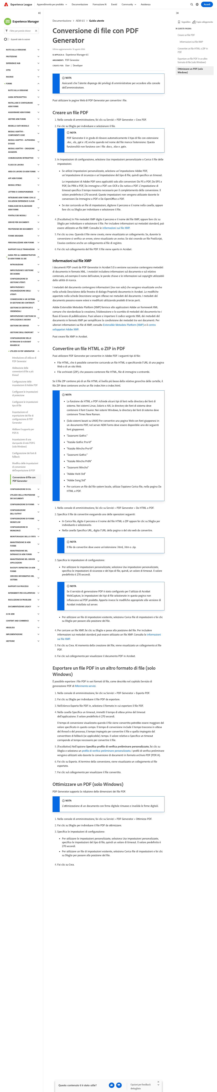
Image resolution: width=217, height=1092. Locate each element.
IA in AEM (10, 614)
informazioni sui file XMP (116, 228)
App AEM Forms (15, 178)
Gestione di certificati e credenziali (21, 309)
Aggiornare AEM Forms (19, 112)
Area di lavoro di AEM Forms (22, 171)
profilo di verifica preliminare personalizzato (106, 750)
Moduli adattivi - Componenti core (16, 133)
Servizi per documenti (18, 222)
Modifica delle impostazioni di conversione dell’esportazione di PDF (25, 467)
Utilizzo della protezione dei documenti (22, 497)
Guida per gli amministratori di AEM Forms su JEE (22, 257)
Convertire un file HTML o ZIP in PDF (193, 50)
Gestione (10, 641)
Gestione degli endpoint (21, 332)
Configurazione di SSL (20, 489)
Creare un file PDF (186, 35)
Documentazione (62, 20)
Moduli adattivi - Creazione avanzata (21, 150)
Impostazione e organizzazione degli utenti (20, 290)
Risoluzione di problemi (19, 600)
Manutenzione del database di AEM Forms (21, 552)
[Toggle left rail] (39, 13)
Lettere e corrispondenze (20, 192)
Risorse (9, 77)
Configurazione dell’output (17, 512)
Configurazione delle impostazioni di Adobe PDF (25, 383)
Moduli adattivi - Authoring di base (21, 142)
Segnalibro (186, 22)
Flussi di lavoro (16, 165)
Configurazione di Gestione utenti (19, 280)
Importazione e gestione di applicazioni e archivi (23, 318)
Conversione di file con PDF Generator (24, 479)
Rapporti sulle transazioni (21, 249)
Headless (10, 627)
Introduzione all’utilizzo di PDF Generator (24, 359)
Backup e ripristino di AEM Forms (22, 569)
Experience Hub (13, 63)
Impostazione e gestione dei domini (21, 272)
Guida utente (96, 20)
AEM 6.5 (80, 20)
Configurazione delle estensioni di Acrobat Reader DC (20, 341)
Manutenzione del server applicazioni (22, 561)
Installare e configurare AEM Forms (20, 105)
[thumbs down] (119, 1085)
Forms (9, 83)
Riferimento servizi (85, 686)
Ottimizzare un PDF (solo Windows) (190, 70)
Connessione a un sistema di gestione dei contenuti (22, 301)
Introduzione (16, 264)
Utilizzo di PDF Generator (22, 351)
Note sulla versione (16, 50)
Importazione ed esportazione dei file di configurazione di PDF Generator (22, 417)
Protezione (11, 56)
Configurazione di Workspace (19, 529)
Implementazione (14, 634)
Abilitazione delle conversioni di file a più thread (22, 371)
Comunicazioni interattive (20, 158)
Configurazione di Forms (22, 504)
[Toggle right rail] (177, 13)
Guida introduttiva (17, 97)
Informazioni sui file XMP (191, 41)
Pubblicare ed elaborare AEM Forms (20, 208)
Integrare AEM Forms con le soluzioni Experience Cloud (21, 199)
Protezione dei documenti (20, 229)
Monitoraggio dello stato (23, 536)
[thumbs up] (111, 1085)
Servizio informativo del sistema (22, 578)
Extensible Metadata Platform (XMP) (123, 324)
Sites (8, 70)
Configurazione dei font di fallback (24, 455)
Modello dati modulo (18, 126)
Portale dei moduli (17, 215)
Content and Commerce (17, 621)
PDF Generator (72, 60)
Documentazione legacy (19, 606)
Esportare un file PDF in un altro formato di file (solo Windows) (192, 60)
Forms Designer (15, 236)
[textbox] (21, 31)
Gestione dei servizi (19, 325)
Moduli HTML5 (14, 185)
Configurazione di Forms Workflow (22, 520)
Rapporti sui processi (18, 586)
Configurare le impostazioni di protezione (25, 393)
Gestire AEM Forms (17, 119)
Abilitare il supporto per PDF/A (23, 431)
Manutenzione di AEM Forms (20, 544)
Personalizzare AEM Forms (21, 242)
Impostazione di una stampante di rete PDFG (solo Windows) (23, 443)
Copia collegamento (204, 22)
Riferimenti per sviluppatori (21, 593)
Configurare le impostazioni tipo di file (25, 403)
